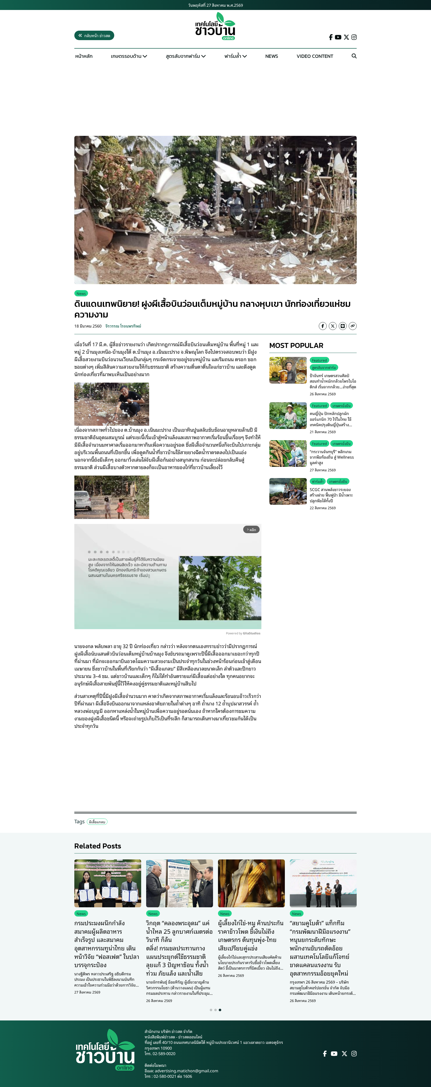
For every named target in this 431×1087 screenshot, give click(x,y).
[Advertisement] (215, 99)
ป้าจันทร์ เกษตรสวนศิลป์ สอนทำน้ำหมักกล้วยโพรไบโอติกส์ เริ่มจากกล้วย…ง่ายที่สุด (333, 381)
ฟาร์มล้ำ (232, 56)
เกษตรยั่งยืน (341, 405)
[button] (211, 1010)
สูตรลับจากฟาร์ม (183, 56)
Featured (319, 360)
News (271, 56)
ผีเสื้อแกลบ (97, 822)
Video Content (315, 56)
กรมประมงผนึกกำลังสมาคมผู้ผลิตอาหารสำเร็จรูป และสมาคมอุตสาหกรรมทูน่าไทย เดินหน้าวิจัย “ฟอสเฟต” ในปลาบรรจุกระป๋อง (106, 943)
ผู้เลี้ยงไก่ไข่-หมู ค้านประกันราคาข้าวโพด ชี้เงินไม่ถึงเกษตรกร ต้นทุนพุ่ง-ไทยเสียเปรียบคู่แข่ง (251, 935)
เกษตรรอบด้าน (126, 56)
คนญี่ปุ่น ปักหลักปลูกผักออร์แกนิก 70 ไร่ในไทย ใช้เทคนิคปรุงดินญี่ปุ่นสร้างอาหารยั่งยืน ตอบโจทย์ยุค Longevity (331, 424)
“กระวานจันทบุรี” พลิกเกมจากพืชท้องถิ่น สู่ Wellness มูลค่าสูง (332, 457)
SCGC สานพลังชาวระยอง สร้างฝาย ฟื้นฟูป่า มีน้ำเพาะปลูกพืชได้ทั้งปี (331, 495)
